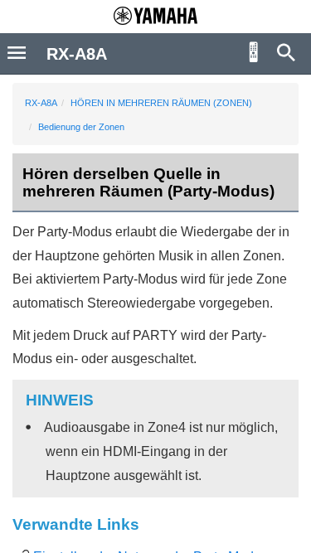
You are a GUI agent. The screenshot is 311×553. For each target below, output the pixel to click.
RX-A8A (41, 103)
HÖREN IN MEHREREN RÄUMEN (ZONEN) (161, 103)
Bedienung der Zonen (81, 127)
